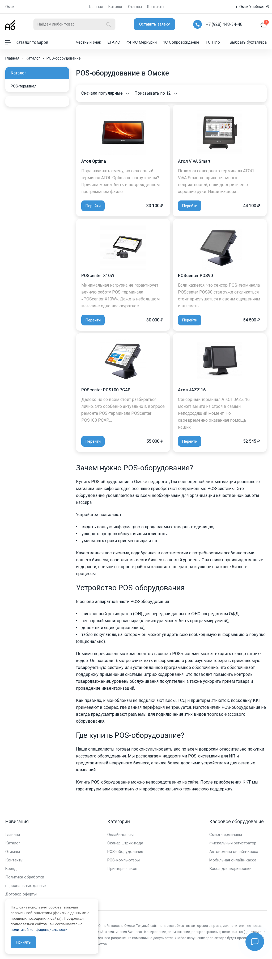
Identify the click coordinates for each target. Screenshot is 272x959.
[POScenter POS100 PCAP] (123, 360)
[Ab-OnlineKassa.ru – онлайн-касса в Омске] (10, 24)
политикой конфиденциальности (39, 929)
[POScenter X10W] (123, 246)
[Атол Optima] (123, 132)
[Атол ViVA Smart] (219, 132)
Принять (23, 942)
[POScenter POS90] (219, 246)
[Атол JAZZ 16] (219, 360)
